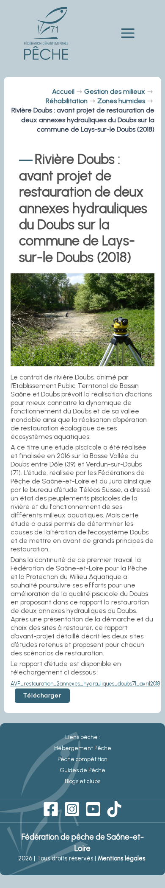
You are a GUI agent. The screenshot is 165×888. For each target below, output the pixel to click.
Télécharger (42, 695)
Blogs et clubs (82, 781)
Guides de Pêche (82, 770)
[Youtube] (93, 809)
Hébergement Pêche (82, 748)
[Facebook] (51, 809)
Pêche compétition (82, 759)
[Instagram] (72, 809)
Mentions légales (122, 858)
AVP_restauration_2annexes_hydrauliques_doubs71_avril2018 (85, 683)
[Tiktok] (114, 809)
